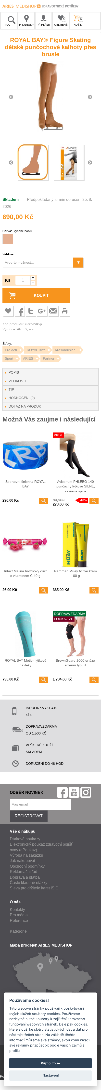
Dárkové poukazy (25, 839)
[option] (50, 97)
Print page (64, 311)
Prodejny (26, 24)
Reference (19, 920)
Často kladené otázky (28, 883)
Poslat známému (53, 311)
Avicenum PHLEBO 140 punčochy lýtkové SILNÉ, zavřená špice (75, 486)
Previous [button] (11, 97)
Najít (9, 24)
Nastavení (51, 1075)
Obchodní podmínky (27, 866)
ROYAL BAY (36, 350)
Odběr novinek (26, 792)
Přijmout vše (50, 1063)
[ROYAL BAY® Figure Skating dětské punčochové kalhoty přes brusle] (32, 162)
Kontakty (17, 909)
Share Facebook (19, 311)
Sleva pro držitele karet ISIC (34, 888)
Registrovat (29, 816)
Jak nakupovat (22, 861)
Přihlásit (43, 24)
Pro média (19, 915)
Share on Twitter (30, 311)
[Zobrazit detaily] (43, 501)
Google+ (42, 311)
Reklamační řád (23, 872)
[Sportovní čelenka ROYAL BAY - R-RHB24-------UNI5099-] (25, 455)
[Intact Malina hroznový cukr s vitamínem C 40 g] (25, 545)
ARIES (28, 358)
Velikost (8, 254)
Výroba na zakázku (26, 855)
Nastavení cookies (14, 1087)
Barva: (17, 231)
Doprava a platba (25, 877)
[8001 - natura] (7, 239)
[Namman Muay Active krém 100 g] (76, 545)
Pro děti (11, 350)
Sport (9, 358)
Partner (48, 358)
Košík (78, 22)
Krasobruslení (65, 350)
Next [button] (90, 97)
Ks (8, 280)
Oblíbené (60, 22)
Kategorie (18, 931)
